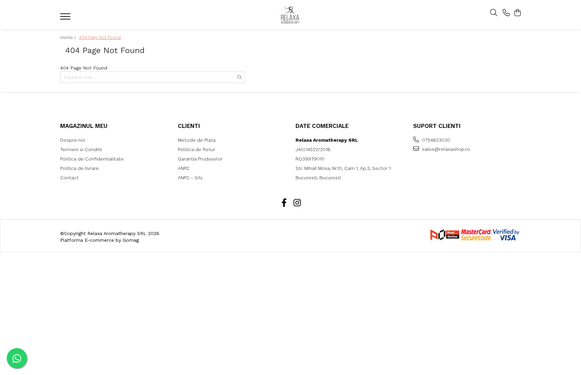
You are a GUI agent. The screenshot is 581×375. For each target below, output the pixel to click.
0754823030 (435, 140)
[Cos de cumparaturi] (517, 13)
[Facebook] (284, 203)
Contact (69, 177)
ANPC (184, 168)
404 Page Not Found (100, 37)
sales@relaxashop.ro (445, 149)
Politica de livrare (79, 168)
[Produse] (66, 18)
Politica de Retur (196, 149)
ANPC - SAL (190, 177)
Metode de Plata (197, 140)
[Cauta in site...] (493, 13)
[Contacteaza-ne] (506, 13)
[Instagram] (297, 203)
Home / (68, 37)
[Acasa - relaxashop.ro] (290, 15)
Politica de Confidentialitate (92, 158)
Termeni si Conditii (81, 149)
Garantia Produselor (200, 158)
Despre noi (72, 140)
